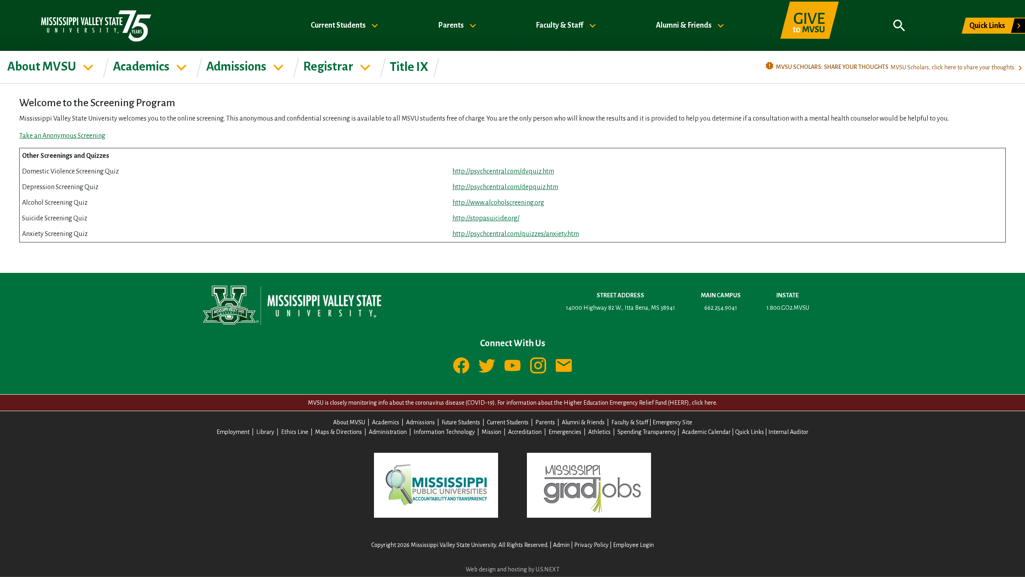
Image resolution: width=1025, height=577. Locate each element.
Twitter (486, 365)
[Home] (95, 25)
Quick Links (987, 26)
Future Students (461, 422)
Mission (491, 432)
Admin (561, 545)
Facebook (461, 365)
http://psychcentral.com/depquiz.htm (505, 187)
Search (899, 26)
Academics (142, 66)
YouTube (512, 365)
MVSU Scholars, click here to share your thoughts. (952, 67)
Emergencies (565, 432)
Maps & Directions (338, 432)
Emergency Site (672, 422)
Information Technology (444, 432)
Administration (388, 432)
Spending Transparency (646, 432)
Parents (451, 25)
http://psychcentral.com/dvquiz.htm (503, 171)
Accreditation (525, 432)
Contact (563, 365)
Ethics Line (294, 432)
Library (265, 432)
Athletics (599, 432)
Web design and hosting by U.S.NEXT (512, 569)
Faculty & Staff (560, 25)
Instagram (538, 365)
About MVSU (42, 66)
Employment (233, 432)
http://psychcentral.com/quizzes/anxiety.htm (515, 234)
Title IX (409, 67)
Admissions (237, 66)
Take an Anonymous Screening (62, 135)
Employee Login (633, 545)
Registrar (329, 66)
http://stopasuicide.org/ (485, 218)
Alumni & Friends (684, 25)
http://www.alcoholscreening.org (498, 202)
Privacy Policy (591, 545)
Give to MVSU (809, 26)
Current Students (339, 25)
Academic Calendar (706, 432)
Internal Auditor (788, 432)
